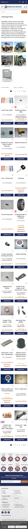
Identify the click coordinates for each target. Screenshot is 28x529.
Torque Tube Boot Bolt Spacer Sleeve (7, 255)
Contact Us (17, 492)
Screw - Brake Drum (21, 389)
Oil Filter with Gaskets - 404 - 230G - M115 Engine (7, 426)
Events (4, 492)
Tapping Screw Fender (7, 287)
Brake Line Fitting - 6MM (21, 111)
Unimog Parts (6, 507)
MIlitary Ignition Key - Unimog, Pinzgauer (7, 390)
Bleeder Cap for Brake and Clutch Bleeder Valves (21, 354)
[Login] (24, 7)
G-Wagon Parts (6, 505)
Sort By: (15, 87)
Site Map (17, 498)
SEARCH (24, 11)
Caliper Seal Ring (21, 254)
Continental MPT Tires (20, 505)
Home (4, 490)
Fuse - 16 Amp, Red (7, 178)
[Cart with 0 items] (26, 7)
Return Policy (5, 499)
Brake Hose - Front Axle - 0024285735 (7, 353)
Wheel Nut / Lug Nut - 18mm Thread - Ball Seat (7, 144)
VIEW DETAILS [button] (7, 123)
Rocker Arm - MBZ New (20, 426)
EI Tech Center (18, 493)
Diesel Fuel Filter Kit (21, 142)
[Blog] (26, 2)
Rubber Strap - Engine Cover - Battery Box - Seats (21, 288)
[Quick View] (12, 107)
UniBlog (4, 493)
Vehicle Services (6, 504)
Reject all (11, 527)
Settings (4, 527)
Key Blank (21, 178)
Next (24, 91)
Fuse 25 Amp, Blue (7, 214)
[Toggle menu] (2, 7)
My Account (17, 490)
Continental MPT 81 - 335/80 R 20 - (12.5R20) (21, 216)
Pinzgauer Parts (18, 504)
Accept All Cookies (21, 527)
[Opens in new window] (20, 2)
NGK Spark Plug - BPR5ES (21, 321)
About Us (5, 498)
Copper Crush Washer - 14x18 (7, 321)
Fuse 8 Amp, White (7, 110)
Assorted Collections (19, 507)
